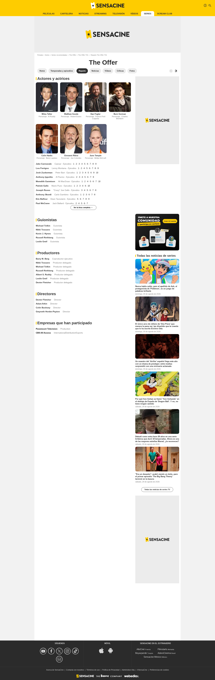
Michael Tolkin (43, 226)
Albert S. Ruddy (43, 274)
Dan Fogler (95, 114)
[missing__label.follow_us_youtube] (43, 651)
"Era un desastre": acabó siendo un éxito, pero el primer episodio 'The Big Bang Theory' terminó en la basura (156, 476)
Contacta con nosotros (75, 670)
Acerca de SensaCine (55, 670)
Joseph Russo (43, 190)
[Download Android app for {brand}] (112, 650)
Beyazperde (141, 653)
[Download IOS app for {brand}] (103, 650)
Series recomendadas (59, 55)
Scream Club (164, 13)
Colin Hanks (46, 155)
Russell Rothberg (44, 237)
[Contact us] (59, 659)
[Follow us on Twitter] (59, 651)
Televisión (118, 13)
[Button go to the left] (171, 71)
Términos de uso (93, 670)
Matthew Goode (71, 114)
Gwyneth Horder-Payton (48, 311)
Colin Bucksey (43, 307)
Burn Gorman (120, 114)
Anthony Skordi (43, 194)
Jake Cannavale (44, 164)
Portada (40, 55)
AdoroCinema (164, 653)
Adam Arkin (41, 303)
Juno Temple (95, 155)
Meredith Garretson (45, 181)
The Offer (72, 55)
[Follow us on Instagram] (68, 651)
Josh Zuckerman (44, 172)
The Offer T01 (83, 55)
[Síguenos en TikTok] (76, 651)
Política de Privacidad (110, 670)
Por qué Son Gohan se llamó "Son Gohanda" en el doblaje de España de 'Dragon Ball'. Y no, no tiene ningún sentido (157, 401)
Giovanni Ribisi (71, 155)
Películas (48, 13)
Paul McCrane (43, 203)
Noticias (83, 13)
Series (147, 13)
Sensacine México (152, 657)
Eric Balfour (42, 199)
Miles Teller (47, 114)
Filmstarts (162, 649)
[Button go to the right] (176, 71)
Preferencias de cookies (159, 670)
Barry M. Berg (42, 259)
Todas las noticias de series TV (157, 490)
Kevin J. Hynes (43, 233)
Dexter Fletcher (43, 282)
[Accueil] (107, 5)
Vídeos (134, 13)
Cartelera (66, 13)
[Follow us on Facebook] (51, 651)
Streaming (100, 13)
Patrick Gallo (42, 186)
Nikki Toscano (43, 229)
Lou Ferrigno (42, 168)
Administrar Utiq (128, 670)
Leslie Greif (41, 241)
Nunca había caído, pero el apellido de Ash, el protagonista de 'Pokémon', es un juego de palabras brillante (156, 288)
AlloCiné (141, 649)
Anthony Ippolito (44, 177)
